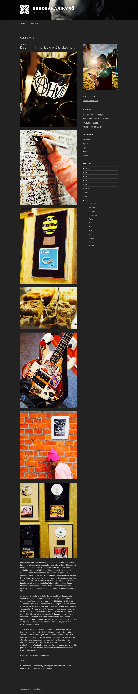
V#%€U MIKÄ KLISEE (90, 123)
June (90, 226)
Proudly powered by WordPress (30, 689)
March (91, 238)
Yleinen (85, 156)
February (92, 242)
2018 (86, 196)
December (92, 204)
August (91, 219)
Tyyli (84, 148)
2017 (87, 200)
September (93, 215)
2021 (86, 184)
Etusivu (22, 24)
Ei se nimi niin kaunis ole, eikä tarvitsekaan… (48, 47)
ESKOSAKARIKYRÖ (54, 8)
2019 (86, 192)
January (91, 246)
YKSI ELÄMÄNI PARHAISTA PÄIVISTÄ (96, 119)
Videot (85, 152)
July (90, 223)
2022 (86, 180)
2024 (87, 172)
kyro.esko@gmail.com (90, 101)
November (92, 207)
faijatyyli (85, 144)
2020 (87, 188)
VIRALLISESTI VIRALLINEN (92, 127)
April (90, 234)
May (90, 230)
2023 (87, 176)
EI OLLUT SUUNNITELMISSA (93, 115)
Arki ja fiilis (34, 24)
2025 (87, 168)
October (92, 211)
